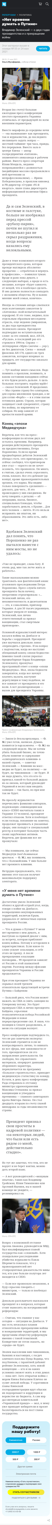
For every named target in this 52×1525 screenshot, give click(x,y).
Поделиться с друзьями (24, 1498)
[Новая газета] (5, 4)
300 (36, 1459)
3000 (14, 1452)
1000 (35, 1452)
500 (14, 1459)
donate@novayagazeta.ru (16, 1509)
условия (20, 1484)
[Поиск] (47, 4)
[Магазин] (40, 4)
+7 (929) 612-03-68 (13, 1512)
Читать (43, 48)
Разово (36, 1440)
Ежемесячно (15, 1440)
